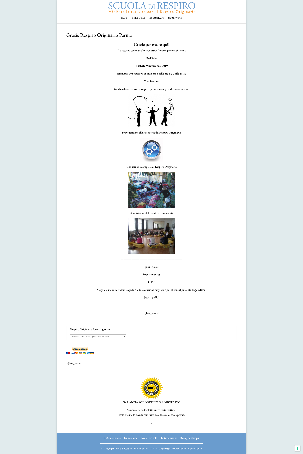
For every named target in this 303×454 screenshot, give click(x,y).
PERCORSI (138, 18)
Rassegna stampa (189, 437)
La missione (130, 437)
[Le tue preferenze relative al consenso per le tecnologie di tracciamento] (297, 448)
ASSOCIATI (156, 18)
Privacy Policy (179, 448)
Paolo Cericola (149, 437)
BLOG (124, 18)
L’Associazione (112, 437)
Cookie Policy (195, 448)
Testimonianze (168, 437)
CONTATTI (175, 18)
